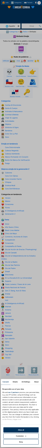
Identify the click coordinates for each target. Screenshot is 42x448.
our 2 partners (13, 392)
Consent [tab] (6, 382)
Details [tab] (15, 382)
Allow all (21, 430)
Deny (21, 442)
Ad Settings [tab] (26, 382)
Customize (20, 436)
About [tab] (36, 382)
